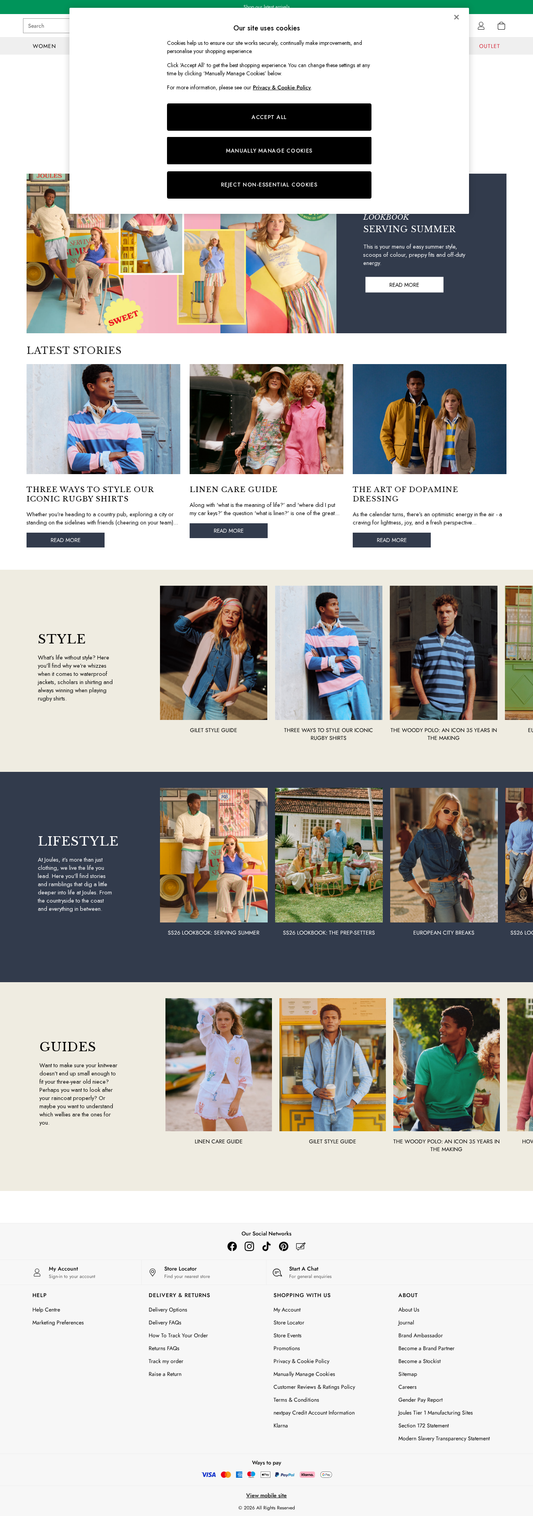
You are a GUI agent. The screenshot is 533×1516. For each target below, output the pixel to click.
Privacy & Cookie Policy (301, 1361)
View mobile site (266, 1495)
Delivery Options (168, 1309)
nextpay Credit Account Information (314, 1412)
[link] (481, 25)
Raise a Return (165, 1374)
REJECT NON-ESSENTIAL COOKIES (269, 184)
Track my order (166, 1361)
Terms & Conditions (296, 1400)
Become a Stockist (419, 1361)
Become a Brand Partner (426, 1348)
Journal (406, 1322)
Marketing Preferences (58, 1322)
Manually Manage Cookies (304, 1374)
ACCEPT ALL (269, 117)
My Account (287, 1309)
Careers (407, 1387)
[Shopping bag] (501, 25)
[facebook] (232, 1246)
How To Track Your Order (178, 1335)
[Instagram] (249, 1246)
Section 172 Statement (423, 1425)
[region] (269, 111)
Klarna (281, 1425)
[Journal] (300, 1246)
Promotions (287, 1348)
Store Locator (289, 1322)
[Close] (456, 17)
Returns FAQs (164, 1348)
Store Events (288, 1335)
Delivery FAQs (165, 1322)
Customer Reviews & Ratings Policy (314, 1387)
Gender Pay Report (420, 1400)
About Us (408, 1309)
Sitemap (407, 1374)
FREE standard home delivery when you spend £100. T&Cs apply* (266, 7)
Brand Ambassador (420, 1335)
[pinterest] (283, 1246)
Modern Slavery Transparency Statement (444, 1438)
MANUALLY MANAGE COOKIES (269, 151)
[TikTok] (266, 1246)
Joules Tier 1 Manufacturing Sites (435, 1412)
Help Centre (46, 1309)
